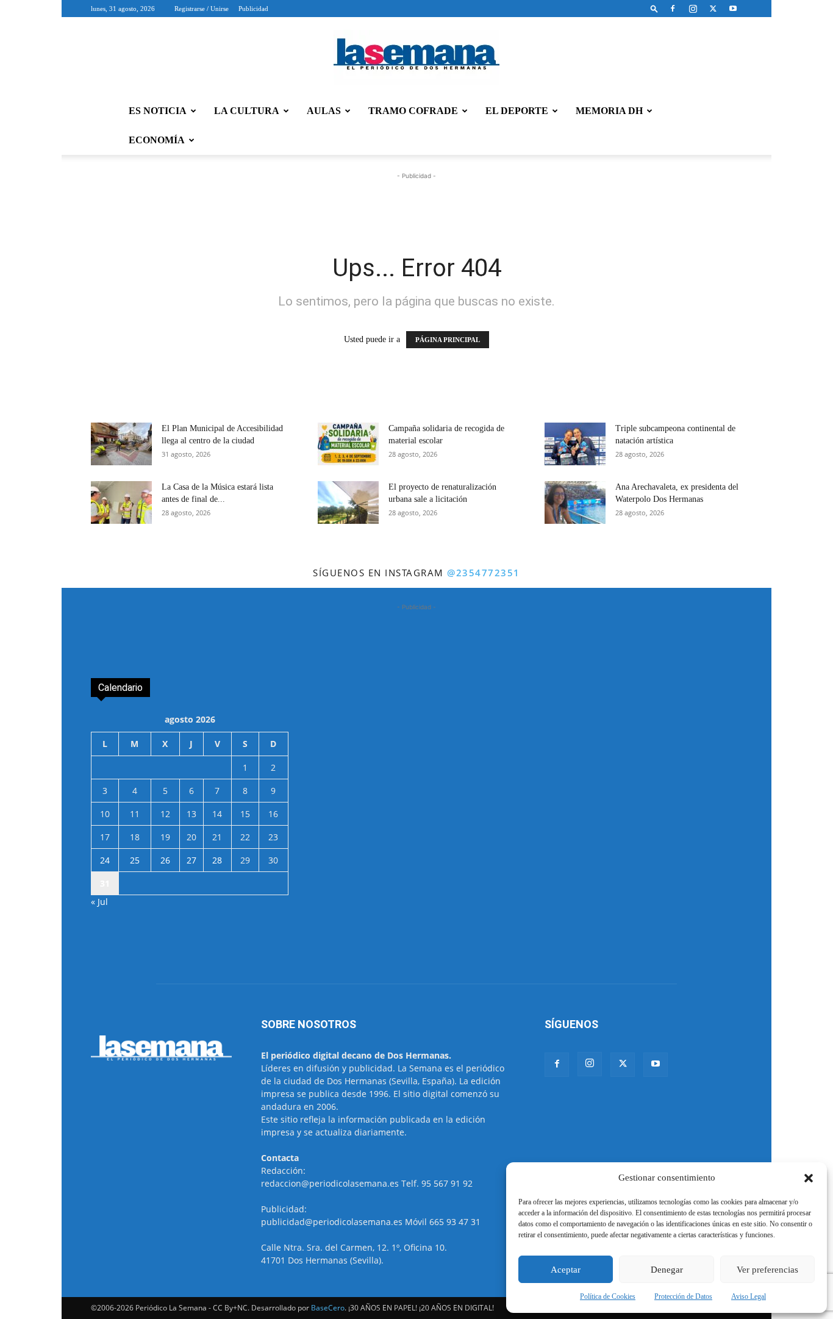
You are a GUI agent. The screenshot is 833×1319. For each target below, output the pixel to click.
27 (191, 860)
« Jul (99, 901)
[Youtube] (733, 8)
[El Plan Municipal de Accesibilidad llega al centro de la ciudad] (121, 444)
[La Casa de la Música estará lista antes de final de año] (121, 502)
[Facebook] (672, 8)
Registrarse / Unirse (201, 8)
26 (165, 860)
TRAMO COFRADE (413, 110)
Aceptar (566, 1269)
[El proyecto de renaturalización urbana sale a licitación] (348, 502)
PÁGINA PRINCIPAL (447, 339)
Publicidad (253, 8)
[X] (713, 8)
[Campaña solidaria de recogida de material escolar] (348, 444)
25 (135, 860)
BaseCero (328, 1308)
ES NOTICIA (158, 110)
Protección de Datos (683, 1296)
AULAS (324, 110)
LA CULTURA (246, 110)
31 (105, 883)
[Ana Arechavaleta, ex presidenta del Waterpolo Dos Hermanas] (575, 502)
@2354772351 (483, 573)
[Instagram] (693, 8)
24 (105, 860)
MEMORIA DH (609, 110)
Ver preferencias (767, 1269)
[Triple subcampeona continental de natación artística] (575, 444)
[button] (809, 1178)
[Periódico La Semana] (416, 57)
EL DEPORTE (516, 110)
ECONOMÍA (157, 140)
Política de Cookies (607, 1296)
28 (217, 860)
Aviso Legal (748, 1296)
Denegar (667, 1269)
